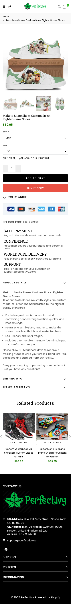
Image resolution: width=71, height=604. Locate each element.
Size (5, 145)
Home (6, 16)
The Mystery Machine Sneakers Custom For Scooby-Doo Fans (52, 452)
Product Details (15, 282)
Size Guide (9, 158)
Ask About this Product (34, 158)
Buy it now (35, 188)
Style (6, 132)
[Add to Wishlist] (31, 416)
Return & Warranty (17, 387)
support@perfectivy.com (23, 540)
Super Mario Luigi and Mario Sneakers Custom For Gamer (19, 452)
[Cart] (64, 6)
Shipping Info (12, 378)
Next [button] (63, 58)
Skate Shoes (31, 222)
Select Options (18, 442)
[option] (35, 62)
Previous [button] (7, 58)
